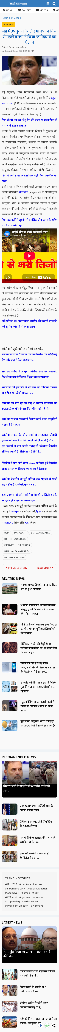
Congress (20, 539)
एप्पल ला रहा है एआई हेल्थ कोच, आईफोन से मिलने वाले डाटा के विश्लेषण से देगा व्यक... (38, 667)
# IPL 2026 (11, 884)
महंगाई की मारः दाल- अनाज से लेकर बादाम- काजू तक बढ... (38, 1021)
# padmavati (12, 893)
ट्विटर (38, 511)
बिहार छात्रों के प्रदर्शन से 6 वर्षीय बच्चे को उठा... (26, 788)
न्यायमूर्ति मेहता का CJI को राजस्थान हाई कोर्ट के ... (26, 954)
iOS (26, 523)
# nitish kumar (30, 901)
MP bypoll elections (17, 545)
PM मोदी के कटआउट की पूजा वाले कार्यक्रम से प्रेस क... (37, 840)
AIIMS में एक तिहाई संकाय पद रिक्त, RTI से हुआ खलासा (39, 587)
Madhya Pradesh (14, 558)
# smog (25, 893)
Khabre (15, 18)
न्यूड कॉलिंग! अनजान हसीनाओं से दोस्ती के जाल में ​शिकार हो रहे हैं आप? (37, 706)
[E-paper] (48, 4)
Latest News (12, 922)
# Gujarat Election (37, 889)
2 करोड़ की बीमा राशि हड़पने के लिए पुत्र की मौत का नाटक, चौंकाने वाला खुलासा (38, 686)
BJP (6, 539)
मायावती (23, 192)
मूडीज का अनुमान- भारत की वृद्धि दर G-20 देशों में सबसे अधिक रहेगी (38, 723)
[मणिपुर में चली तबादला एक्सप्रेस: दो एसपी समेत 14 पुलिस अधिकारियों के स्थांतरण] (9, 628)
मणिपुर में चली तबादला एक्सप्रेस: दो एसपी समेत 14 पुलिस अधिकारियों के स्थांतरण (39, 628)
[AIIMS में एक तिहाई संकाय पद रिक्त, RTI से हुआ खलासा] (9, 588)
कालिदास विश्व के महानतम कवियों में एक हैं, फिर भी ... (37, 973)
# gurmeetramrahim (31, 897)
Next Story (44, 568)
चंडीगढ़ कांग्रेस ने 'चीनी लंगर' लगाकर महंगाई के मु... (34, 1005)
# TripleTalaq (12, 901)
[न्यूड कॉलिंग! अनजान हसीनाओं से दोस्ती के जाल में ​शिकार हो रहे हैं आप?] (9, 705)
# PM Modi (11, 897)
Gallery (26, 10)
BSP (6, 533)
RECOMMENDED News (19, 757)
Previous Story (17, 568)
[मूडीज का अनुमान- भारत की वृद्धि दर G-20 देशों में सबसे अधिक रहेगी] (9, 725)
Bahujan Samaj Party (16, 551)
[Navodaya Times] (18, 3)
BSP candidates (40, 533)
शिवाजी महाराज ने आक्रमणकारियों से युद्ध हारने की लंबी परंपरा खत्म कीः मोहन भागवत (38, 609)
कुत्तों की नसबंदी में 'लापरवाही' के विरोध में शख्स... (35, 855)
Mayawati (19, 533)
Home (9, 10)
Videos (44, 10)
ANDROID (7, 523)
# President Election (16, 906)
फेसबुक (15, 511)
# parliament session (31, 884)
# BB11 (35, 893)
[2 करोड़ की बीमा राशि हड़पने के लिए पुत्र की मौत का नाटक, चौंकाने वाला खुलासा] (9, 686)
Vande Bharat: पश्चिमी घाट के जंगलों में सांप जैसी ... (36, 808)
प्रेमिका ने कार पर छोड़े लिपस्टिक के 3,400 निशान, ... (36, 824)
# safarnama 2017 (15, 889)
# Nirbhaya (37, 906)
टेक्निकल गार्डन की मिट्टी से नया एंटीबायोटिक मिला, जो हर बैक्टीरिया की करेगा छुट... (39, 648)
